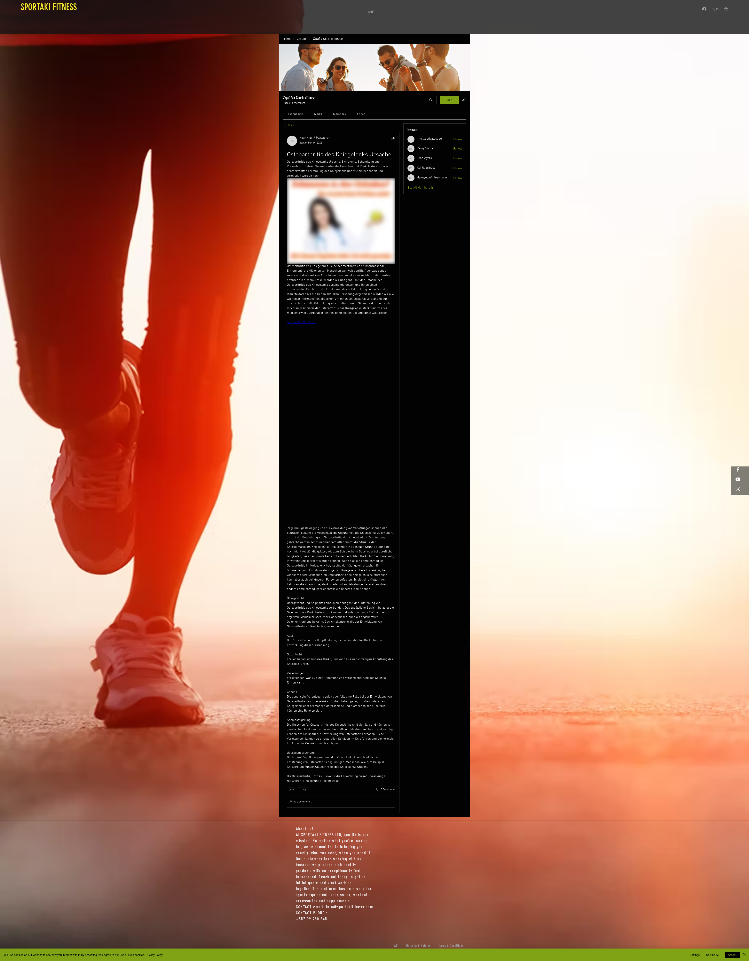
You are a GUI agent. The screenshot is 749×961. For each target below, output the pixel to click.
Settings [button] (695, 955)
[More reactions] (303, 789)
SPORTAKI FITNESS (48, 7)
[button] (729, 9)
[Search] (431, 100)
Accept (732, 955)
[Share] (393, 138)
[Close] (744, 955)
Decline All (712, 955)
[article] (341, 472)
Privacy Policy (154, 955)
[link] (295, 114)
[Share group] (463, 100)
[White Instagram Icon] (738, 489)
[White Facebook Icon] (738, 469)
